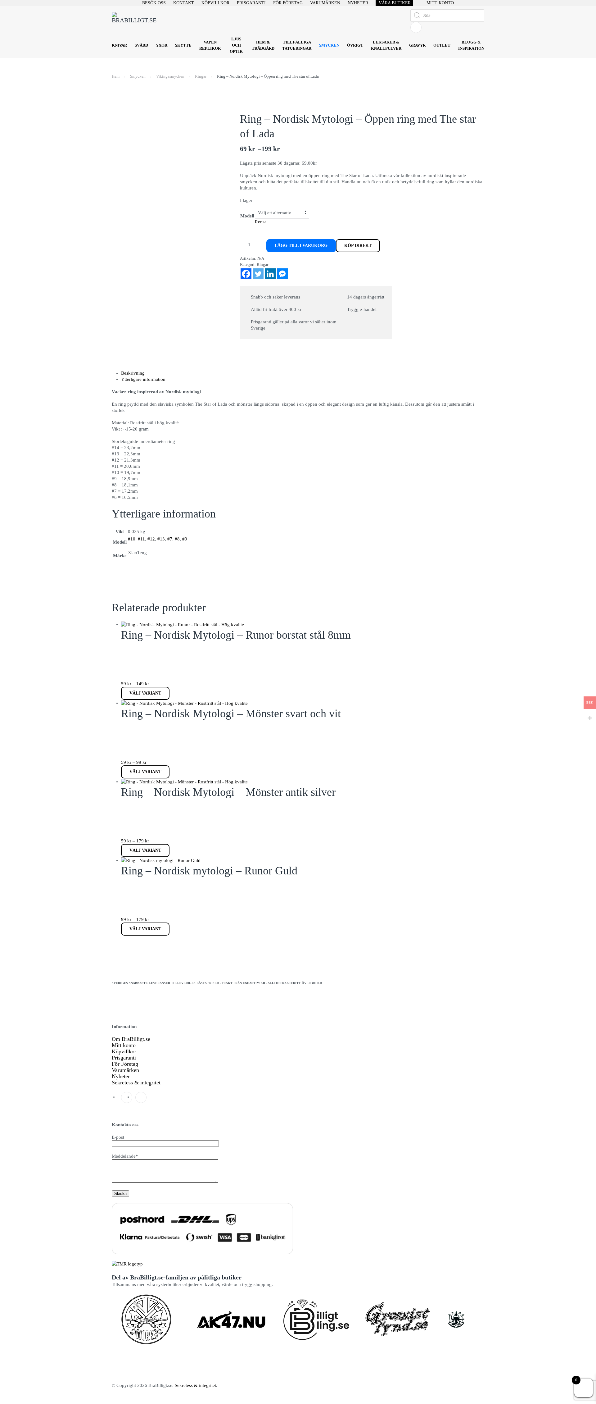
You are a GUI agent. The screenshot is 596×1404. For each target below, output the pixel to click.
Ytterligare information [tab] (143, 379)
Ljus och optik (236, 45)
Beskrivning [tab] (133, 373)
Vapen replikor (210, 45)
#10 (131, 538)
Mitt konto (124, 1045)
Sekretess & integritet (136, 1082)
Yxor (161, 45)
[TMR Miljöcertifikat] (127, 1263)
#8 (177, 538)
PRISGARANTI (251, 3)
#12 (151, 538)
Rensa (261, 221)
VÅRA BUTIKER (395, 3)
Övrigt (355, 45)
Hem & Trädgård (263, 45)
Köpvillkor (124, 1051)
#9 (184, 538)
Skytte (183, 45)
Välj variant (145, 693)
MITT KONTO (440, 3)
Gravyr (417, 45)
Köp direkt (358, 245)
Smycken (329, 45)
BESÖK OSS (154, 3)
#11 (141, 538)
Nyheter (121, 1076)
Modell (247, 215)
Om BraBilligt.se (131, 1039)
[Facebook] (246, 273)
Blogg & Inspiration (471, 45)
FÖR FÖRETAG (288, 3)
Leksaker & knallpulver (386, 45)
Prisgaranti (124, 1058)
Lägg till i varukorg (301, 245)
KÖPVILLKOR (215, 3)
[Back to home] (135, 21)
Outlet (441, 45)
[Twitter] (258, 273)
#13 (161, 538)
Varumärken (125, 1070)
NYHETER (358, 3)
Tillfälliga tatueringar (296, 45)
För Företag (125, 1064)
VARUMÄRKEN (325, 3)
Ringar (262, 264)
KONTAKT (183, 3)
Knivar (119, 45)
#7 (169, 538)
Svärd (141, 45)
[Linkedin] (270, 273)
